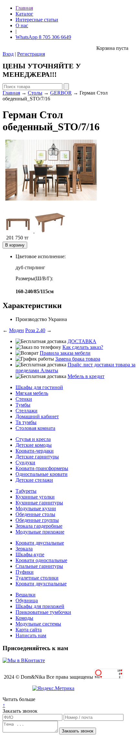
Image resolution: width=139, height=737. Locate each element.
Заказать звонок (20, 711)
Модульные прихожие (40, 532)
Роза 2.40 (35, 330)
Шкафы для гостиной (39, 387)
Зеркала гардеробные (39, 526)
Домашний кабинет (37, 416)
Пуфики (25, 572)
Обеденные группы (37, 520)
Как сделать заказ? (82, 347)
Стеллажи (26, 410)
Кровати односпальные (41, 560)
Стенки (24, 399)
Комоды (24, 618)
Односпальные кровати (42, 474)
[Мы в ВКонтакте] (24, 660)
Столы (35, 93)
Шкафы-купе (30, 554)
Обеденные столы (35, 514)
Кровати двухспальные (41, 583)
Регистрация (31, 54)
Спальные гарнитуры (39, 566)
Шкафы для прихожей (40, 606)
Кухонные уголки (35, 497)
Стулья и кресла (33, 439)
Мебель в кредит (86, 376)
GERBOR (61, 93)
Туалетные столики (37, 578)
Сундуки (25, 462)
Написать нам (31, 635)
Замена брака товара (77, 359)
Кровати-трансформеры (42, 468)
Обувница (27, 600)
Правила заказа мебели (65, 353)
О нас (22, 25)
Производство (31, 319)
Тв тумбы (26, 422)
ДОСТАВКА (82, 341)
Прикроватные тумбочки (43, 612)
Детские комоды (34, 445)
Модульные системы (38, 624)
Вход (8, 54)
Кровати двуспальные (40, 543)
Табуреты (26, 491)
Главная (24, 8)
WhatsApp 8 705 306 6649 (43, 37)
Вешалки (26, 594)
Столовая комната (35, 428)
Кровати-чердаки (35, 451)
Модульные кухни (36, 508)
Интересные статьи (37, 19)
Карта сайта (29, 629)
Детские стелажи (34, 480)
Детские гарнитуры (37, 456)
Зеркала (24, 548)
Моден (16, 330)
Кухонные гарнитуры (39, 502)
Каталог (24, 14)
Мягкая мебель (32, 393)
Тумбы (23, 405)
